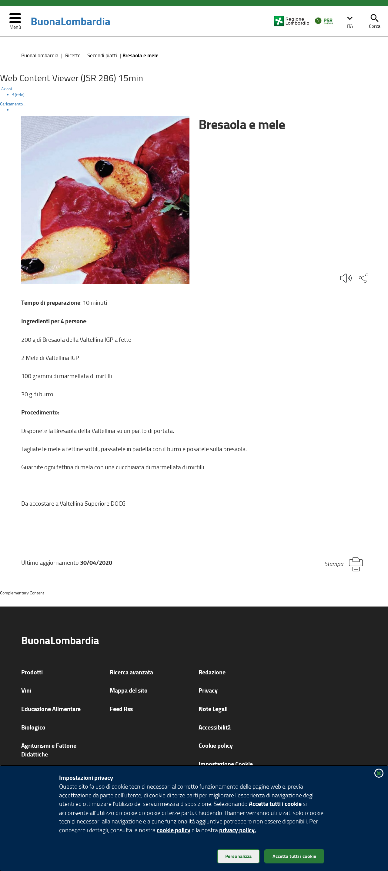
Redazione (212, 672)
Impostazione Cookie (226, 764)
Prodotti (32, 672)
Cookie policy (216, 745)
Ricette (73, 55)
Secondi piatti (102, 55)
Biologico (33, 727)
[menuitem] (200, 95)
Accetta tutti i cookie (294, 856)
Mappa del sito (129, 690)
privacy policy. (237, 830)
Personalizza (238, 856)
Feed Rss (121, 708)
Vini (26, 690)
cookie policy (173, 830)
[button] (349, 21)
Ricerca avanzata (131, 672)
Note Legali (213, 708)
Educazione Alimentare (51, 708)
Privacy (208, 690)
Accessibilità (215, 727)
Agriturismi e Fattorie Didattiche (48, 750)
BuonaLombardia (70, 21)
